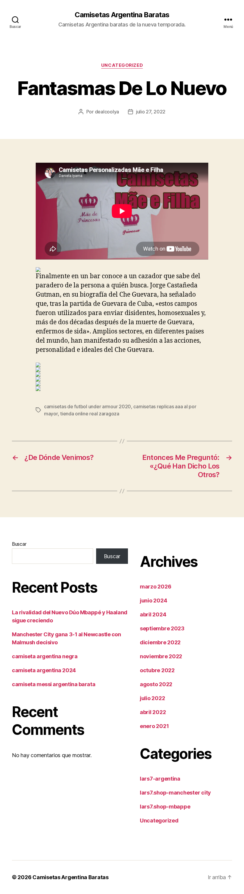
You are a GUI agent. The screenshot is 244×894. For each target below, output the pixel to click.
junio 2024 (153, 600)
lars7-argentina (160, 779)
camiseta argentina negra (44, 656)
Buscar (19, 544)
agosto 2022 (156, 684)
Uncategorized (122, 65)
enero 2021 (154, 726)
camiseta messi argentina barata (53, 684)
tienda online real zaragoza (89, 414)
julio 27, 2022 (150, 112)
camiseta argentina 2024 (44, 670)
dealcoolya (107, 112)
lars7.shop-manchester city (175, 792)
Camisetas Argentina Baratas (122, 14)
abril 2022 (153, 712)
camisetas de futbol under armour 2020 (87, 406)
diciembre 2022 (160, 642)
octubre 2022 (157, 670)
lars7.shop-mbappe (165, 806)
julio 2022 (152, 698)
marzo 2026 (155, 586)
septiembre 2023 (162, 628)
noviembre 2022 (161, 656)
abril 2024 (153, 614)
